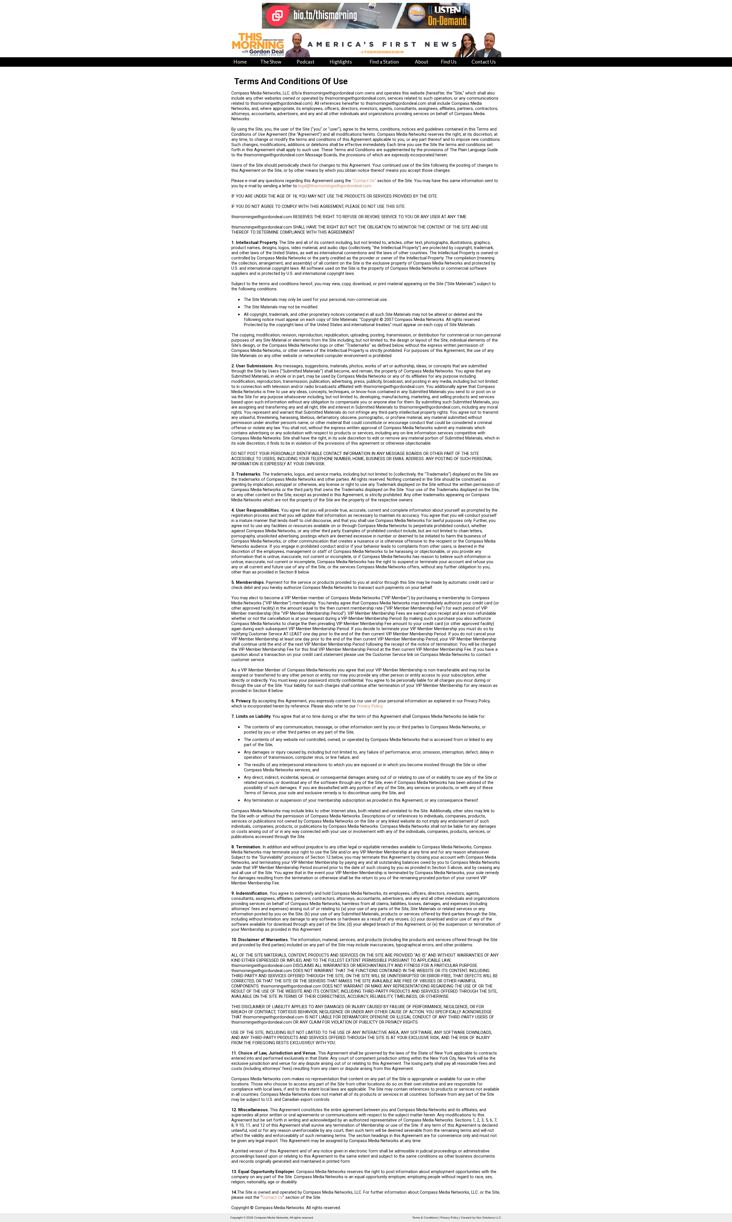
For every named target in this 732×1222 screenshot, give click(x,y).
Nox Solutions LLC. (489, 1217)
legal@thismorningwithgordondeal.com (334, 185)
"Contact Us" (364, 180)
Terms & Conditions (425, 1217)
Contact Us (272, 1197)
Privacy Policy (369, 706)
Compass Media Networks (271, 1217)
